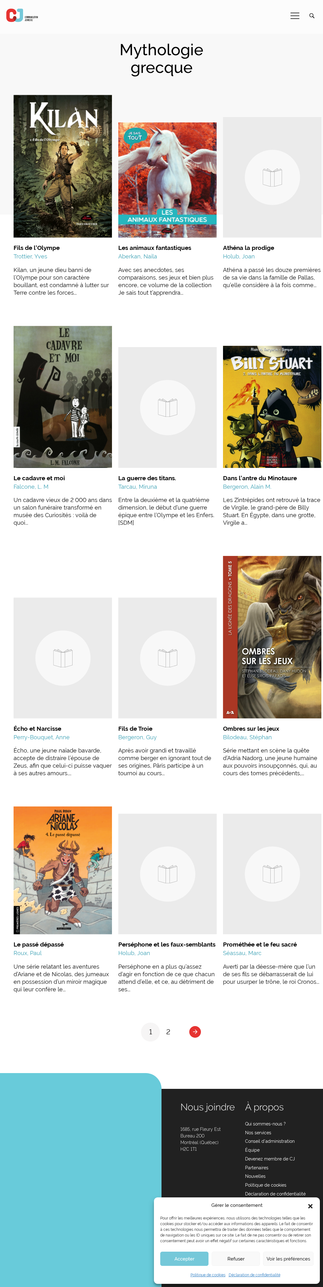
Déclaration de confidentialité (254, 1275)
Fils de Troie (135, 728)
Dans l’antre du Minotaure (260, 478)
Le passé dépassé (39, 944)
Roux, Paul (28, 953)
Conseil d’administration (270, 1141)
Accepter (184, 1259)
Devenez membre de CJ (270, 1158)
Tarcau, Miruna (137, 486)
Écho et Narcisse (37, 728)
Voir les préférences (288, 1259)
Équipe (252, 1150)
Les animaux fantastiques (154, 247)
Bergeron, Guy (137, 737)
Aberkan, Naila (137, 256)
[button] (310, 1205)
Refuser (235, 1259)
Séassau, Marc (242, 953)
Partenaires (256, 1167)
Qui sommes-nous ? (265, 1123)
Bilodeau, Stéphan (247, 737)
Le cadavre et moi (39, 478)
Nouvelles (255, 1176)
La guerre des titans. (147, 478)
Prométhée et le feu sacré (260, 944)
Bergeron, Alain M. (247, 486)
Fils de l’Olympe (37, 247)
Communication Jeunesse (22, 15)
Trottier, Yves (30, 256)
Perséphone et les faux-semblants (166, 944)
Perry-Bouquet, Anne (42, 737)
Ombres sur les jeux (251, 728)
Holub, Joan (239, 256)
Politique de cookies (208, 1275)
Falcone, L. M (31, 486)
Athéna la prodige (248, 247)
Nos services (258, 1132)
